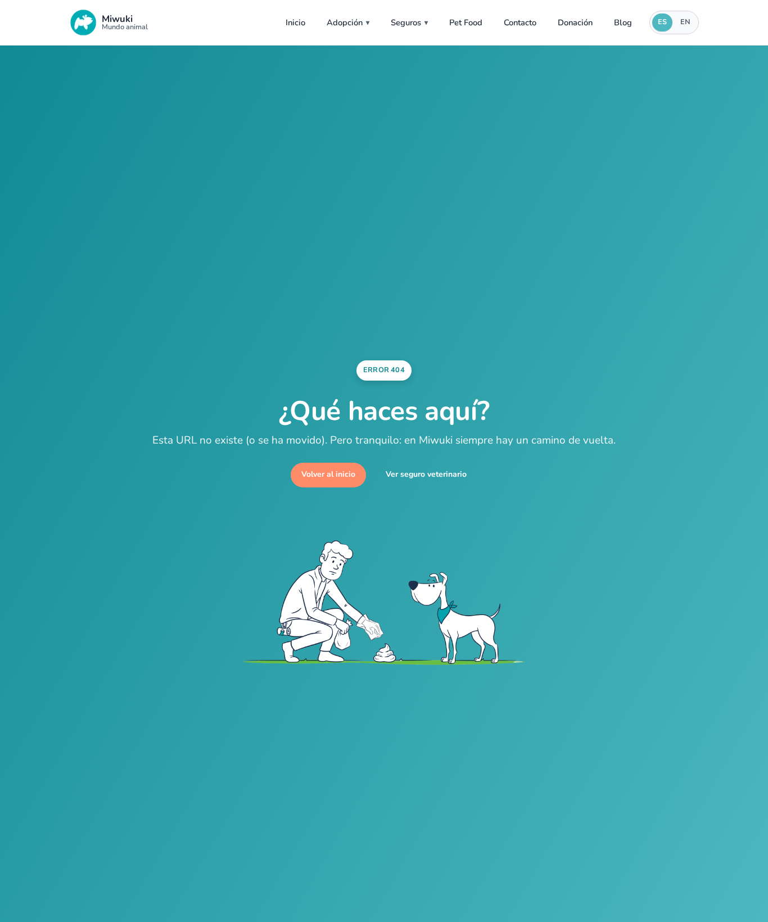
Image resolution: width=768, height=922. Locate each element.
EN (685, 22)
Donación (575, 22)
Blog (623, 22)
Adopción (345, 22)
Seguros (406, 22)
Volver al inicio (328, 474)
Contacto (520, 22)
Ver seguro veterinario (426, 474)
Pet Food (465, 22)
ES (662, 22)
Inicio (295, 22)
